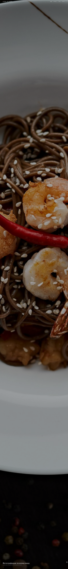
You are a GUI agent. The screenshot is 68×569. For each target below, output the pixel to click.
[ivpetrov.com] (7, 1)
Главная (51, 1)
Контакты (63, 1)
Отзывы (60, 1)
